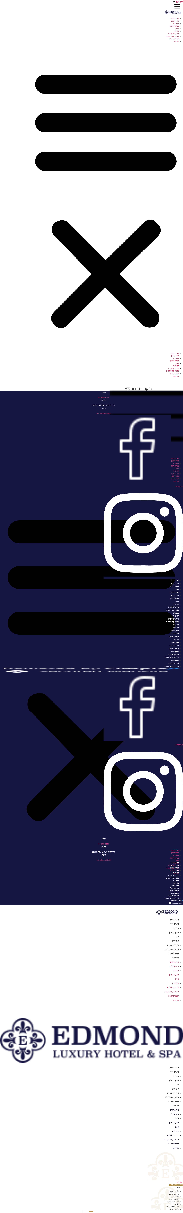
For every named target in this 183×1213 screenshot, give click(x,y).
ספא (177, 28)
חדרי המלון (175, 21)
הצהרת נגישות (174, 637)
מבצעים (176, 23)
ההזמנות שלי (174, 634)
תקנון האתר (175, 651)
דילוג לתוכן (179, 2)
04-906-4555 (103, 397)
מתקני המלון (174, 26)
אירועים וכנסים (173, 34)
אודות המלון (175, 18)
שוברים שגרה (174, 39)
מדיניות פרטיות (173, 654)
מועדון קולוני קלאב (172, 36)
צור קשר (176, 41)
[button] (106, 197)
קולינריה (176, 31)
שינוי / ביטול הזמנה (172, 657)
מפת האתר (175, 631)
